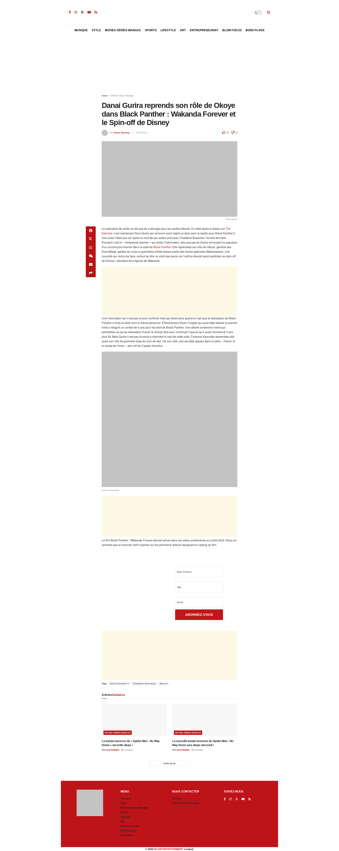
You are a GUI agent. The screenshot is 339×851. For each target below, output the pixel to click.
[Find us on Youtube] (89, 12)
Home (105, 96)
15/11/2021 (198, 750)
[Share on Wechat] (91, 256)
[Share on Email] (91, 264)
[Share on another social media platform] (91, 273)
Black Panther (162, 247)
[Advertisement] (169, 65)
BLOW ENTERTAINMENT (168, 849)
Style (96, 30)
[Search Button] (268, 12)
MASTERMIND (112, 750)
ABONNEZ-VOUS (199, 614)
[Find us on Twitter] (82, 12)
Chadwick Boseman (144, 683)
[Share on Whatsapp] (91, 247)
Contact (177, 798)
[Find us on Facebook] (70, 12)
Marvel (164, 683)
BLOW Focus (232, 30)
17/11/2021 (128, 750)
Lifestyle (168, 30)
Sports (151, 30)
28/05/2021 (141, 132)
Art (183, 30)
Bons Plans (255, 30)
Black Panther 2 (119, 683)
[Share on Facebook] (91, 230)
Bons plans (127, 835)
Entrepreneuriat (204, 30)
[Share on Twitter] (91, 239)
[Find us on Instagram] (75, 12)
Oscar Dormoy (122, 132)
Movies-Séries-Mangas (123, 30)
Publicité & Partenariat (185, 803)
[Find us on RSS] (95, 12)
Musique (81, 30)
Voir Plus (169, 763)
